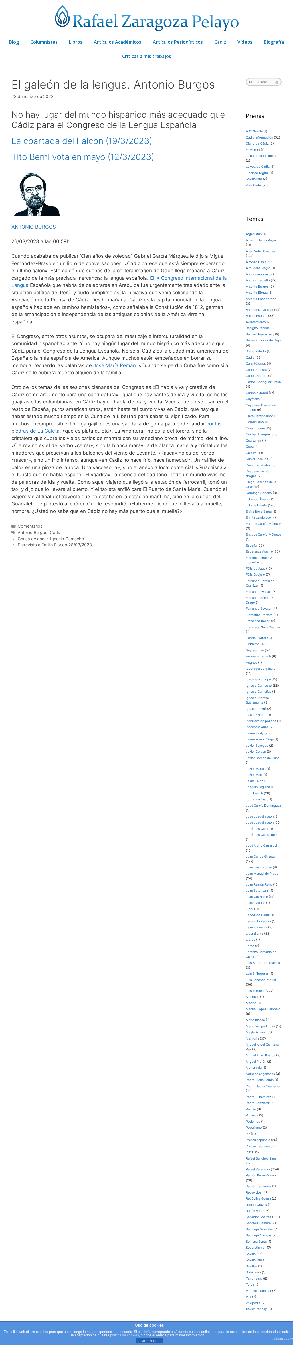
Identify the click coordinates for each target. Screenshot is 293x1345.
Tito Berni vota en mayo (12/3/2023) (82, 157)
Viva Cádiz (254, 185)
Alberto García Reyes (261, 240)
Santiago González (260, 1229)
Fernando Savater (259, 609)
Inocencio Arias (257, 727)
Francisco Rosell (258, 621)
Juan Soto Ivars (257, 890)
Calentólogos (256, 363)
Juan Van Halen (257, 897)
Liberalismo (254, 934)
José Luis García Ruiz (261, 835)
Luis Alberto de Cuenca (263, 963)
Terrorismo (254, 1278)
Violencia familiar (258, 1291)
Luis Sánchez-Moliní (261, 980)
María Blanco (255, 1020)
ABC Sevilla (254, 131)
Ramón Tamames (258, 1186)
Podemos (253, 1122)
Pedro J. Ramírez (258, 1097)
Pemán (251, 1109)
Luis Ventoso (255, 991)
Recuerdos (254, 1192)
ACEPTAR (149, 1341)
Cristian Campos (258, 434)
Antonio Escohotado (261, 299)
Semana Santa (256, 1242)
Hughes (251, 663)
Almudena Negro (258, 268)
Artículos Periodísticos (178, 42)
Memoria (252, 1038)
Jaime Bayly (255, 733)
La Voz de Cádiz (258, 915)
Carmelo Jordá (257, 393)
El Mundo (253, 150)
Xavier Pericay (256, 1309)
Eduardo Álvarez (258, 499)
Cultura (251, 453)
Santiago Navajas (259, 1235)
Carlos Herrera (256, 376)
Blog (14, 42)
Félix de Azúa (255, 569)
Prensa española (258, 1140)
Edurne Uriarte (256, 505)
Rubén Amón (255, 1211)
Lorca (250, 946)
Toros (250, 1284)
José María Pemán (114, 365)
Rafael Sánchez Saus (261, 1158)
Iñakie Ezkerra (256, 715)
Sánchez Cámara (258, 1223)
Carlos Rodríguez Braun (263, 382)
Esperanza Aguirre (259, 551)
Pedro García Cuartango (263, 1086)
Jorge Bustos (256, 799)
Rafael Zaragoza (258, 1169)
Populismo (254, 1128)
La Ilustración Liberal (261, 156)
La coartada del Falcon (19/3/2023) (81, 141)
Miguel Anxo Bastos (260, 1055)
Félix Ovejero (255, 575)
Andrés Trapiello (258, 280)
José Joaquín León (260, 822)
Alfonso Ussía (256, 262)
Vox (248, 1297)
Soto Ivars (253, 1272)
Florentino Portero (259, 615)
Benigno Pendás (258, 328)
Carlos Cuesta (256, 370)
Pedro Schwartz (258, 1103)
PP (248, 1134)
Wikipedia (253, 1303)
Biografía (274, 42)
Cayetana (253, 399)
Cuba (250, 447)
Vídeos (244, 42)
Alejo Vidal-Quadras (260, 251)
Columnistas (44, 42)
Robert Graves (256, 1205)
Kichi (249, 909)
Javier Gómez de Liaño (263, 758)
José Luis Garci (257, 829)
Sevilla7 (251, 1266)
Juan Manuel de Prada (262, 874)
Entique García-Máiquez (263, 535)
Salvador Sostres (258, 1217)
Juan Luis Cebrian (259, 867)
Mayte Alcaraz (256, 1032)
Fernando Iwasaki (259, 592)
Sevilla (251, 1254)
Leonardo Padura (258, 921)
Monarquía (254, 1068)
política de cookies (124, 1335)
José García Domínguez (263, 806)
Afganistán (254, 234)
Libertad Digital (257, 173)
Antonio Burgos (32, 532)
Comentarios (30, 526)
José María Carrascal (261, 846)
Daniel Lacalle (256, 459)
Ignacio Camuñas (258, 692)
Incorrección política (261, 721)
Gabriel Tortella (257, 638)
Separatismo (255, 1248)
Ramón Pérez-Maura (261, 1175)
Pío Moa (252, 1115)
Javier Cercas (256, 752)
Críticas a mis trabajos (146, 56)
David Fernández (258, 465)
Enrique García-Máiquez (263, 524)
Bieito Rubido (256, 351)
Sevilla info (254, 179)
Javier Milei (254, 775)
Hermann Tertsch (258, 656)
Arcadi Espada (256, 316)
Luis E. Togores (257, 974)
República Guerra (258, 1198)
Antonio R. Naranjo (259, 310)
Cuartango (253, 441)
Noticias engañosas (260, 1074)
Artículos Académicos (117, 42)
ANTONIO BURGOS (33, 227)
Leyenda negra (256, 927)
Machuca (252, 997)
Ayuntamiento (256, 322)
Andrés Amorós (257, 274)
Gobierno (253, 644)
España (251, 545)
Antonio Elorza (257, 293)
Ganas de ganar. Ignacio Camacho (51, 538)
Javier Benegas (257, 746)
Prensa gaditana (258, 1146)
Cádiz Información (259, 137)
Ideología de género (261, 669)
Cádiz (220, 42)
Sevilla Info (254, 1260)
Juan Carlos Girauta (260, 856)
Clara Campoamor (259, 416)
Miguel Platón (256, 1062)
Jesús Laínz (254, 781)
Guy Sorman (255, 650)
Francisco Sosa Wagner (263, 627)
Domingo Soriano (259, 493)
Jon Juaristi (254, 793)
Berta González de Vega (263, 340)
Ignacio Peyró (256, 709)
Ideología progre (258, 679)
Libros (75, 42)
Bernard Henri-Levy (260, 334)
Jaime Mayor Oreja (260, 739)
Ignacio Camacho (259, 686)
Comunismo (255, 422)
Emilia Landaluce (258, 517)
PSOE (250, 1152)
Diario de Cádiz (257, 143)
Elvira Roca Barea (259, 511)
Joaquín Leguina (258, 787)
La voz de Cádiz (258, 167)
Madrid (251, 1003)
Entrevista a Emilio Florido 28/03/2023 (55, 544)
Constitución (255, 428)
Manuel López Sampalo (263, 1009)
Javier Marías (256, 769)
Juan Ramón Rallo (259, 884)
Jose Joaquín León (260, 816)
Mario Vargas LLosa (260, 1026)
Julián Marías (255, 903)
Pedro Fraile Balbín (260, 1080)
